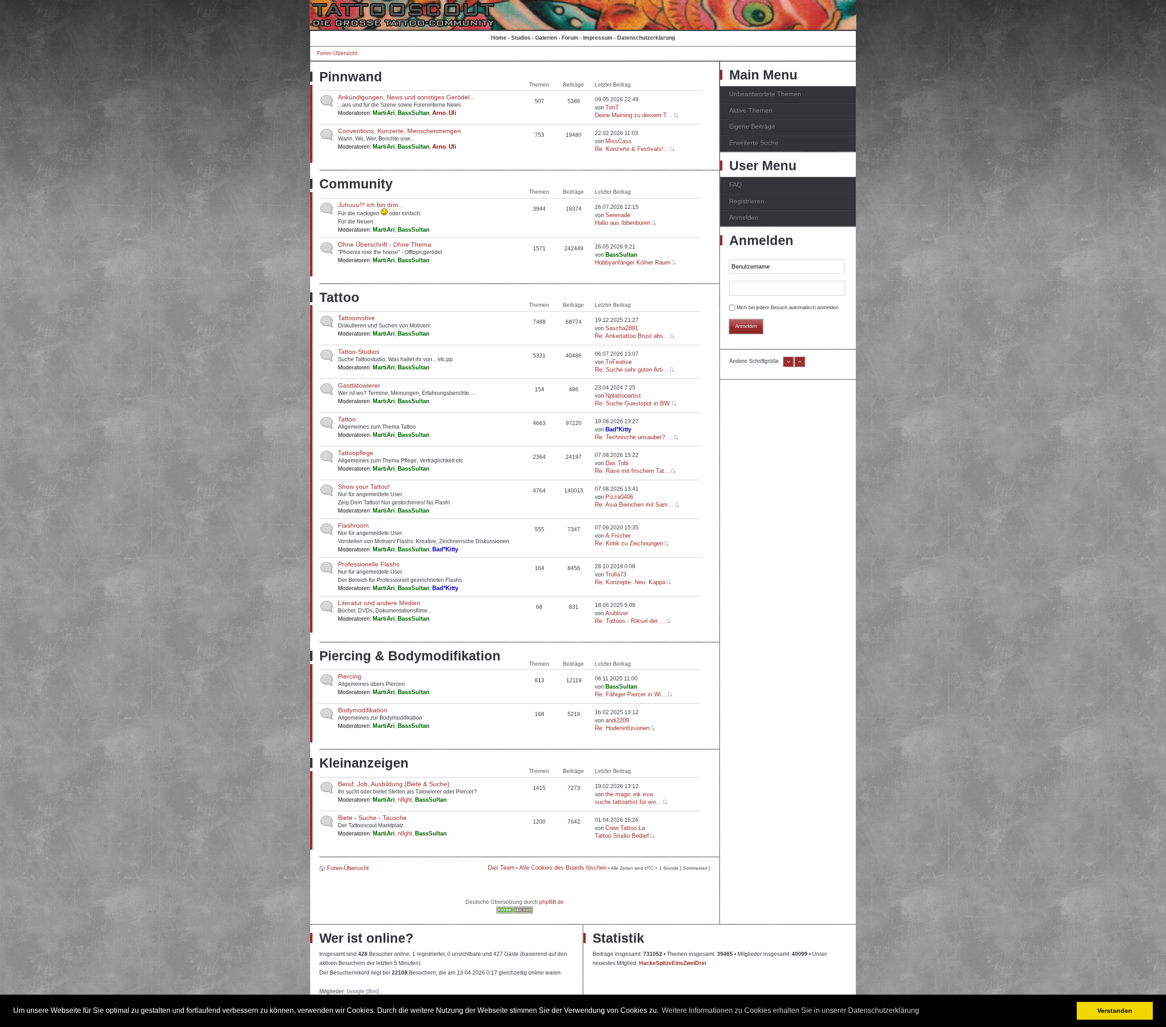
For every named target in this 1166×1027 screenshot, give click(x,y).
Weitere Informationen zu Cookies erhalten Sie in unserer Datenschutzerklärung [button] (790, 1010)
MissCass (618, 141)
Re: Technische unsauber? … (634, 437)
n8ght (405, 799)
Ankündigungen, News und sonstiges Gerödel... (406, 97)
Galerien (546, 38)
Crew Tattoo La (625, 828)
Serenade (617, 215)
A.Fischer (618, 535)
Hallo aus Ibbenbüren (622, 222)
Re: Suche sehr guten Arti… (632, 369)
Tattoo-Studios (358, 351)
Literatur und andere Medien (379, 603)
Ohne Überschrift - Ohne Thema (384, 244)
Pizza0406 (619, 496)
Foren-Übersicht (337, 53)
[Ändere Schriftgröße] (788, 365)
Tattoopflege (355, 452)
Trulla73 (615, 574)
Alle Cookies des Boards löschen (563, 867)
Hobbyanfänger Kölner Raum (632, 262)
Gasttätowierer (359, 385)
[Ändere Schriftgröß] (800, 365)
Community (356, 183)
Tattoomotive (356, 318)
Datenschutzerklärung (646, 38)
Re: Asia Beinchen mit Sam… (634, 504)
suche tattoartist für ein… (628, 802)
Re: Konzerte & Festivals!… (632, 148)
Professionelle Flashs (368, 564)
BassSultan (414, 112)
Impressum (598, 38)
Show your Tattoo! (364, 486)
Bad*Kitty (618, 429)
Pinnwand (350, 76)
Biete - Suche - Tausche (372, 817)
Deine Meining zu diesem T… (634, 115)
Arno (439, 112)
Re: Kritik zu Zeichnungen (629, 543)
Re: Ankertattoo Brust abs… (632, 335)
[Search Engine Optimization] (514, 911)
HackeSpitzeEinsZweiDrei (672, 963)
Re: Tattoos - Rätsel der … (630, 620)
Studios (521, 38)
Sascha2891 (621, 328)
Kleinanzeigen (364, 763)
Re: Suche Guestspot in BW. (633, 403)
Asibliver (616, 613)
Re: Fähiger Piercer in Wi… (631, 694)
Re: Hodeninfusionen (622, 728)
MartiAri (384, 112)
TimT (612, 107)
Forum (570, 38)
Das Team (501, 867)
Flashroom (353, 525)
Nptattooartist (623, 395)
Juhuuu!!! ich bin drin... (371, 204)
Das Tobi (617, 463)
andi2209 (617, 720)
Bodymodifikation (362, 710)
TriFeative (618, 361)
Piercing (349, 676)
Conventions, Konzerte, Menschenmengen (399, 131)
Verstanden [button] (1114, 1010)
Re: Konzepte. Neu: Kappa (630, 582)
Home (498, 38)
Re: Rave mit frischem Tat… (632, 470)
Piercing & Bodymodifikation (410, 655)
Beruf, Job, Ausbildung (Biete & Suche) (394, 784)
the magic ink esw (629, 794)
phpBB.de (551, 902)
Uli (452, 112)
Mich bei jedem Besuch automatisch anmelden (787, 307)
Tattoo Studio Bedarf (622, 835)
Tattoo (339, 297)
